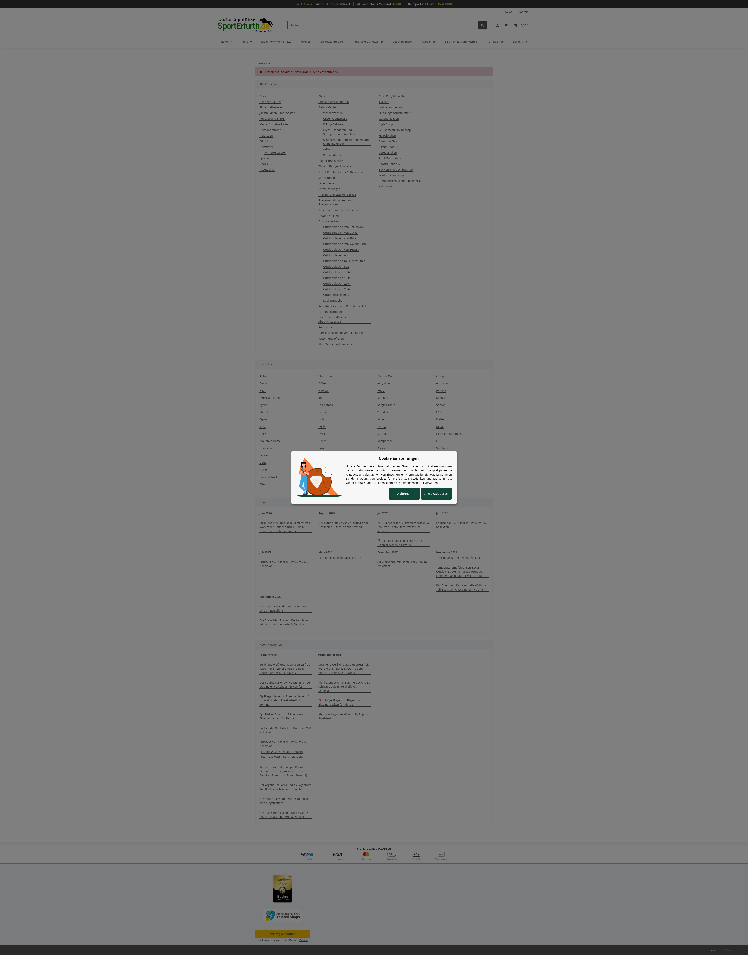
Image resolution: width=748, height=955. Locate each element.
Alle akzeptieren (436, 494)
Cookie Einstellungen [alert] (399, 458)
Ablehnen (404, 494)
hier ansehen (409, 483)
